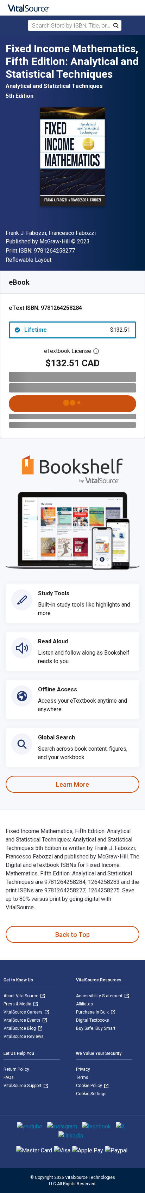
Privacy (83, 1069)
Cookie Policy (89, 1085)
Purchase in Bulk (93, 1012)
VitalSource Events (23, 1020)
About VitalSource (21, 995)
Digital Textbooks (92, 1020)
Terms (82, 1077)
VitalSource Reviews (24, 1036)
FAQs (9, 1077)
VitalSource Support (23, 1085)
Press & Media (18, 1004)
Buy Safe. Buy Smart (95, 1028)
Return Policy (16, 1069)
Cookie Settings (91, 1093)
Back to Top (72, 934)
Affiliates (84, 1004)
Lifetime (77, 329)
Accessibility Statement (100, 995)
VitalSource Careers (24, 1012)
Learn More (72, 784)
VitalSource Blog (20, 1028)
